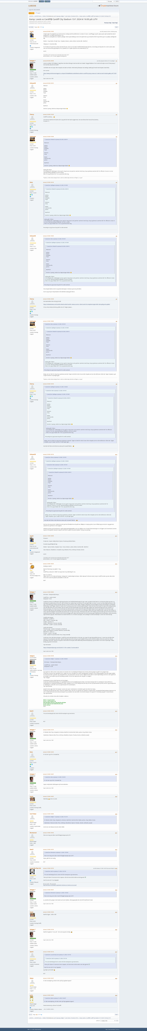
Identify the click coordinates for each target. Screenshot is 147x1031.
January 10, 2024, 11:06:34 (48, 235)
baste (31, 796)
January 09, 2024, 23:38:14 (48, 83)
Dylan (31, 978)
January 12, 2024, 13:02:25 (48, 563)
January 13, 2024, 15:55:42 (48, 832)
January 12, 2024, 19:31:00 (48, 655)
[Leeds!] (30, 1007)
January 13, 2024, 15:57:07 (48, 849)
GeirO (31, 711)
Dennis (68, 16)
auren (32, 31)
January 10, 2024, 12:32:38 (48, 298)
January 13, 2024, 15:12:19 (48, 729)
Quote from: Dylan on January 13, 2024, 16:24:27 (55, 998)
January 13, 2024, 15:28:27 (48, 774)
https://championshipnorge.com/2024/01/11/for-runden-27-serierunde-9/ (61, 647)
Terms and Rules (111, 1029)
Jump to (98, 1020)
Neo (31, 564)
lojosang (58, 16)
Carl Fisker (33, 814)
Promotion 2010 (74, 16)
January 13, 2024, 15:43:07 (48, 796)
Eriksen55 (33, 83)
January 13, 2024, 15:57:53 (48, 868)
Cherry (32, 114)
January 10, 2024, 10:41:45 (48, 182)
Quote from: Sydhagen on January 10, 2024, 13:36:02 (56, 386)
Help (106, 1029)
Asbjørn (32, 656)
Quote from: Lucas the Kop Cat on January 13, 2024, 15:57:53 (58, 954)
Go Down (31, 27)
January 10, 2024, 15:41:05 (48, 383)
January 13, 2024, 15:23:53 (48, 752)
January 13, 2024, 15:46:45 (48, 813)
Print (116, 27)
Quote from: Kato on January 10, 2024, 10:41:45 (55, 239)
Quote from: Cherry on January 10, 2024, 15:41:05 (55, 457)
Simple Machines (38, 1029)
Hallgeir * (63, 16)
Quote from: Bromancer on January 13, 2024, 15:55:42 (56, 852)
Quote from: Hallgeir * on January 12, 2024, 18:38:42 (56, 658)
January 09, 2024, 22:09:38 (48, 60)
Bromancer (33, 833)
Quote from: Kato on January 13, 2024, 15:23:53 (55, 777)
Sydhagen (33, 136)
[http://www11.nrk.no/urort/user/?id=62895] (30, 45)
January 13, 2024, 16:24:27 (48, 978)
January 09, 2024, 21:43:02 (48, 31)
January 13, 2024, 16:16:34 (48, 912)
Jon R (55, 16)
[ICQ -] (30, 126)
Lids (66, 16)
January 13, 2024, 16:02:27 (48, 889)
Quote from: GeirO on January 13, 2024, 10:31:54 (55, 871)
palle (31, 995)
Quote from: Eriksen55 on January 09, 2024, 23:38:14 (56, 139)
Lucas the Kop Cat (35, 868)
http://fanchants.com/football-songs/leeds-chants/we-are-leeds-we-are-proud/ (59, 885)
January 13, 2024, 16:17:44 (48, 929)
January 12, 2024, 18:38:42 (48, 592)
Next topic (115, 22)
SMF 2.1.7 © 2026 (31, 1029)
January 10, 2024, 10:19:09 (48, 136)
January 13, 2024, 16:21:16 (48, 951)
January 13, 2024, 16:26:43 (48, 995)
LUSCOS (32, 6)
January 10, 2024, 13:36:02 (48, 321)
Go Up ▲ (117, 1029)
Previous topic (108, 22)
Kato (31, 182)
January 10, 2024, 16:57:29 (48, 454)
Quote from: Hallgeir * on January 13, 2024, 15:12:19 (56, 816)
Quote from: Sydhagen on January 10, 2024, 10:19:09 (56, 185)
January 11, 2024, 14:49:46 (48, 535)
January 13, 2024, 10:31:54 (48, 711)
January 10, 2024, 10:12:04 (48, 114)
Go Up (30, 1014)
